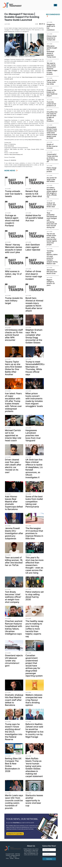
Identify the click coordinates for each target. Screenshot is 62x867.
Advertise (17, 858)
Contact (12, 858)
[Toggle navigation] (55, 5)
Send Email (11, 146)
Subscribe (49, 859)
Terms (10, 856)
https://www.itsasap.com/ (16, 154)
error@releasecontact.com (25, 165)
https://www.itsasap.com (34, 139)
